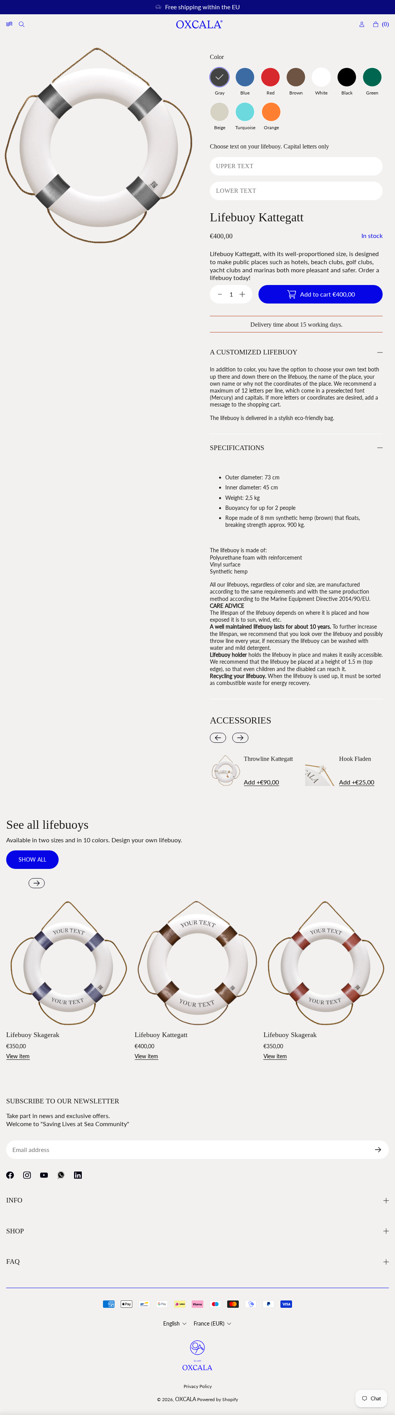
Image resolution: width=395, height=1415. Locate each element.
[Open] (9, 24)
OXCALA (185, 1399)
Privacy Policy (198, 1386)
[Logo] (199, 24)
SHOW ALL (32, 859)
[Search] (22, 24)
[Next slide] (240, 738)
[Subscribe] (381, 1149)
